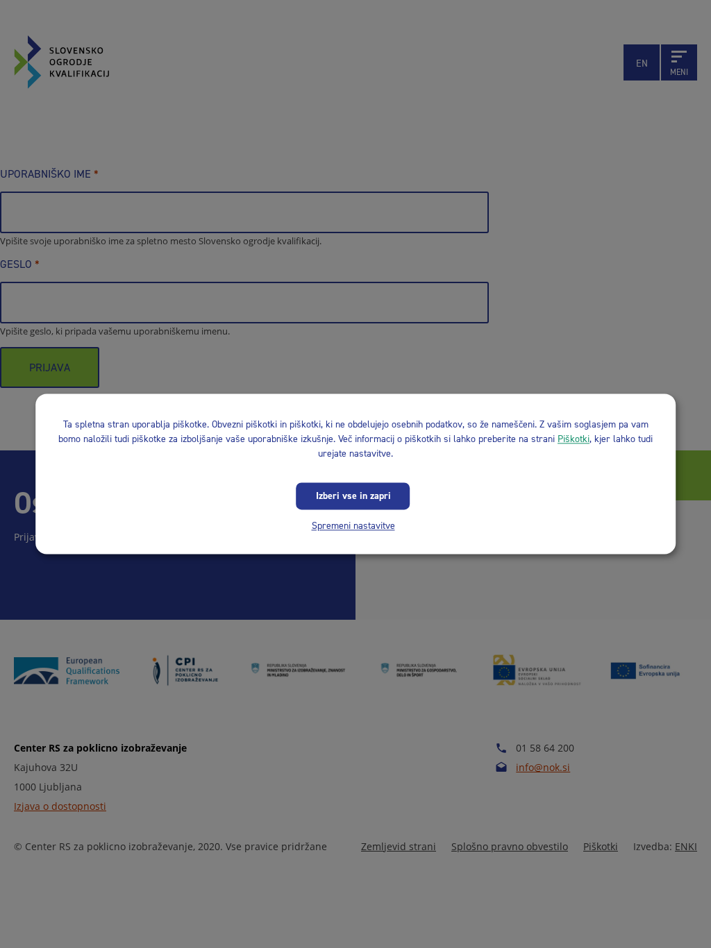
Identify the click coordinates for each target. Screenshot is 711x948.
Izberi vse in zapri (353, 495)
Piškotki (573, 439)
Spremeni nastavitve (353, 525)
